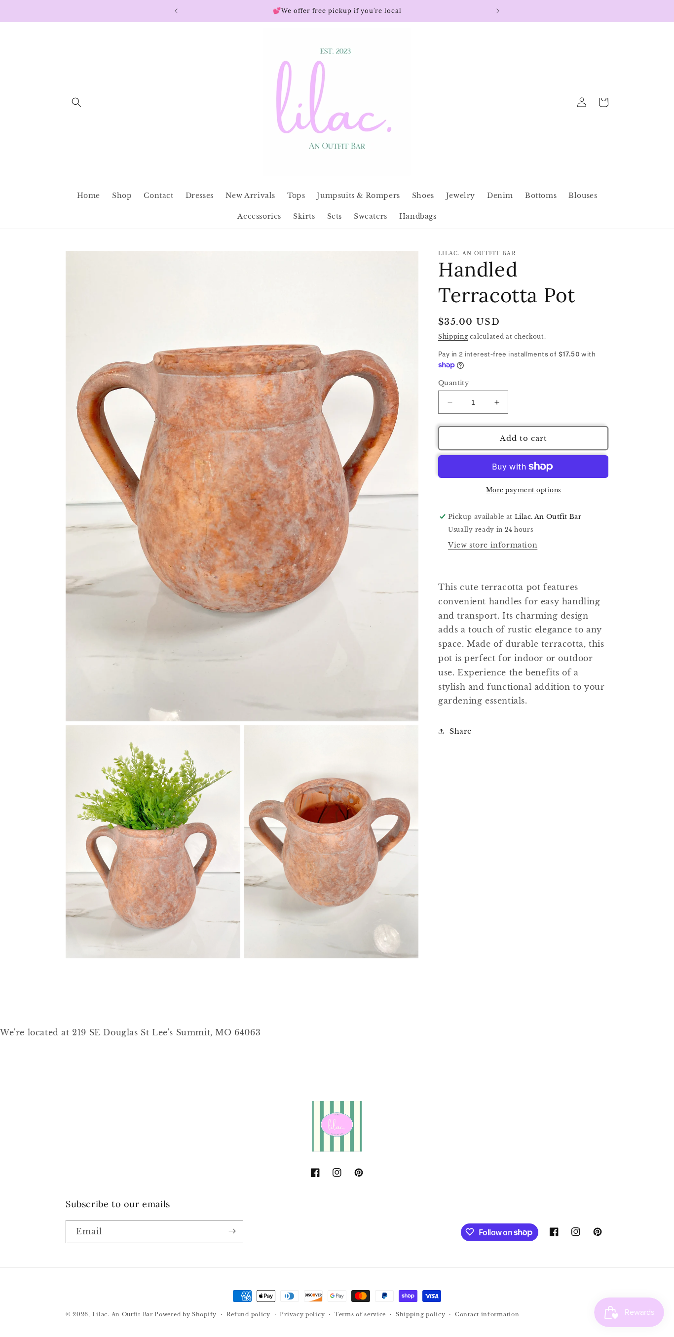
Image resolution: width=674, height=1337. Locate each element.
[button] (76, 102)
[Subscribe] (232, 1231)
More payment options (523, 490)
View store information (492, 545)
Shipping (453, 336)
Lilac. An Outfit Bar (122, 1314)
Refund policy (248, 1314)
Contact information (487, 1314)
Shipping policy (421, 1314)
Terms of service (360, 1314)
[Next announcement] (498, 11)
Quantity (453, 383)
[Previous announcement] (176, 11)
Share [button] (460, 731)
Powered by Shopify (185, 1314)
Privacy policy (302, 1314)
